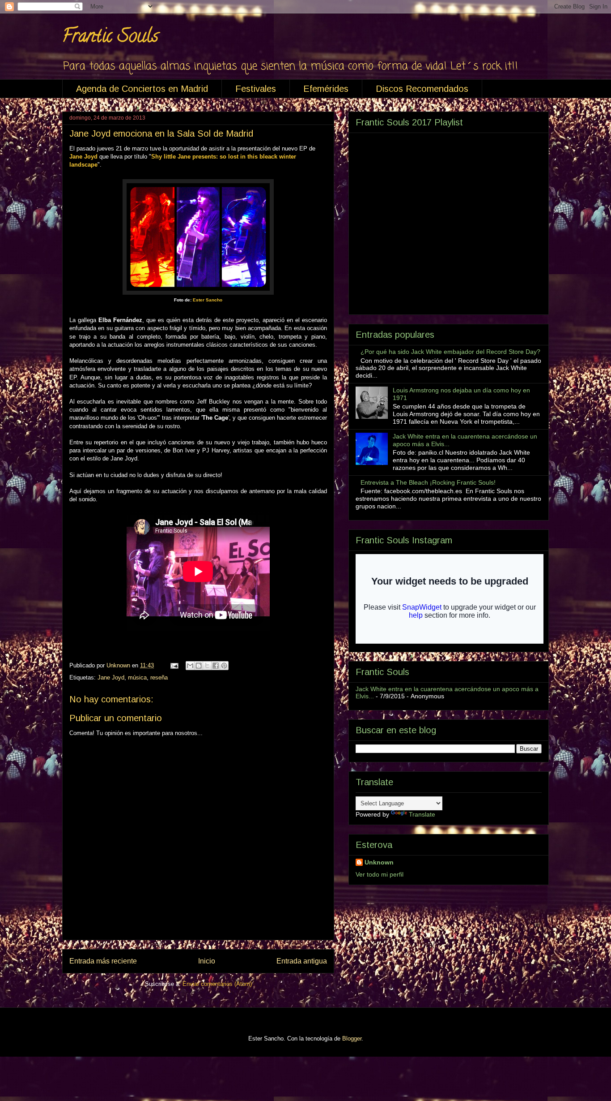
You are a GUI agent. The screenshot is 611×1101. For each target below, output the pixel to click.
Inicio (206, 961)
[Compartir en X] (207, 665)
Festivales (255, 89)
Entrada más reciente (103, 961)
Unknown (379, 862)
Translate (422, 814)
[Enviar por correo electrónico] (190, 665)
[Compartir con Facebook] (215, 665)
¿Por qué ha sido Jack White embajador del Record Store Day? (450, 351)
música (137, 677)
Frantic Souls (110, 37)
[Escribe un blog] (198, 665)
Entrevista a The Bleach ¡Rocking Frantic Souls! (428, 482)
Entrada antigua (301, 961)
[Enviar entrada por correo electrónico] (173, 665)
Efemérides (325, 89)
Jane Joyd (111, 677)
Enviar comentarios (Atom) (217, 984)
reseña (159, 677)
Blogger (351, 1038)
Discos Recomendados (422, 89)
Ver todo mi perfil (379, 874)
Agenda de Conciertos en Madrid (142, 89)
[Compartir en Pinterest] (224, 665)
